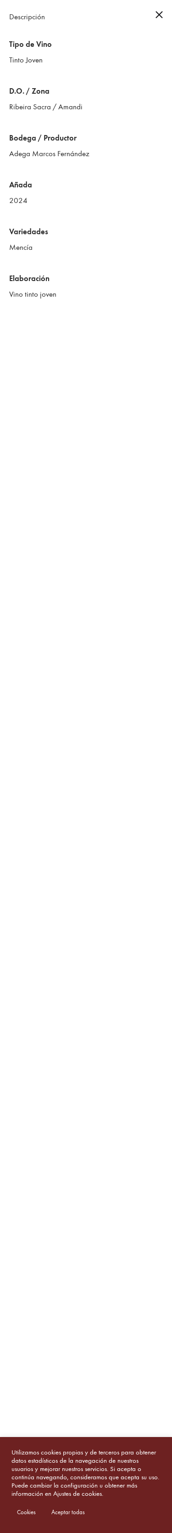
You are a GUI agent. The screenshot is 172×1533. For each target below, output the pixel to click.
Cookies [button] (26, 1512)
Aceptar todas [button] (68, 1512)
